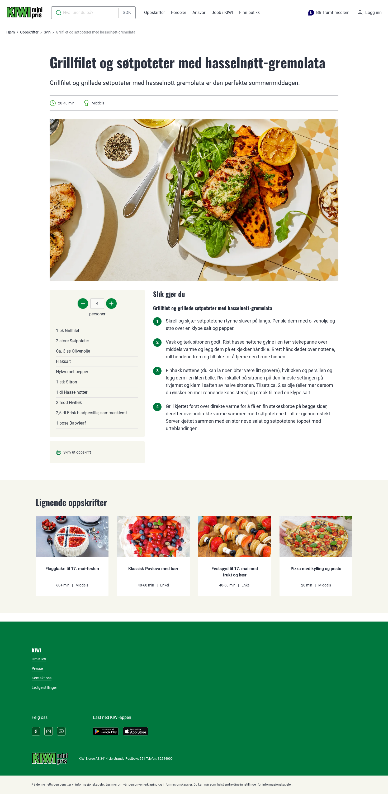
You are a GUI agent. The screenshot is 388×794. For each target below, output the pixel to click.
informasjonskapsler (177, 784)
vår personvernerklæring (140, 784)
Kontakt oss (41, 678)
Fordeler (178, 12)
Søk (127, 12)
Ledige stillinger (44, 687)
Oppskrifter (154, 12)
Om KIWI (39, 659)
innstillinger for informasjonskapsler (266, 784)
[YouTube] (61, 731)
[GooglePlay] (106, 731)
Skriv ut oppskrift (77, 452)
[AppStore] (135, 731)
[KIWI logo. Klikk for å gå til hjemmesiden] (24, 12)
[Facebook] (36, 731)
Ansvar (198, 12)
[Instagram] (48, 731)
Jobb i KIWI (222, 12)
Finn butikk (249, 12)
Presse (37, 668)
